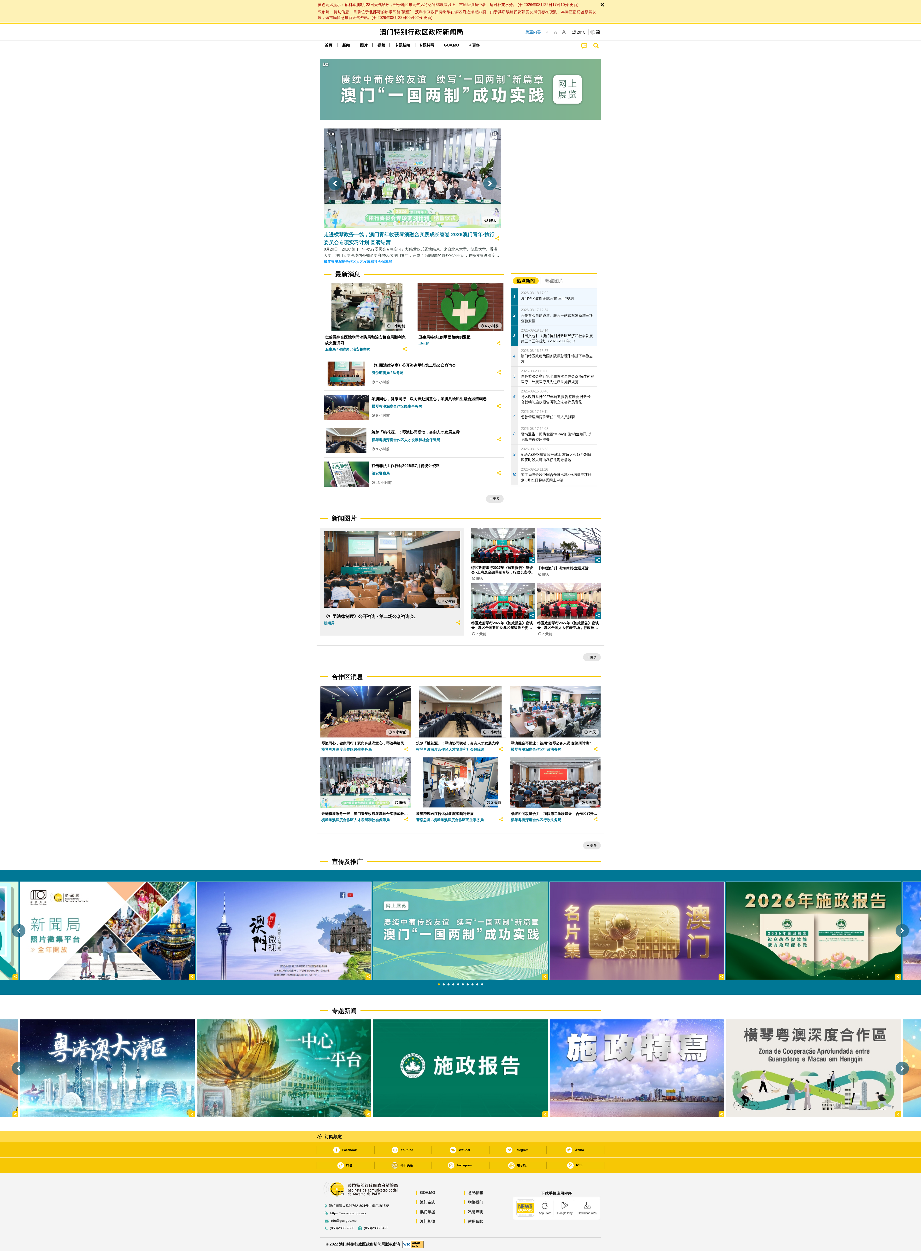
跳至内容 (533, 32)
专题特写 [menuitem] (426, 45)
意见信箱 (475, 1193)
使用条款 (475, 1221)
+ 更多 (495, 499)
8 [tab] (472, 984)
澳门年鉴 (427, 1212)
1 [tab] (439, 984)
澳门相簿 (427, 1221)
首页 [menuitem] (328, 45)
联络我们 (475, 1202)
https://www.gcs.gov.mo (348, 1213)
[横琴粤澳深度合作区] (813, 1068)
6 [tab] (462, 984)
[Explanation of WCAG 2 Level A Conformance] (413, 1244)
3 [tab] (448, 984)
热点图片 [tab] (554, 280)
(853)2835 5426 (376, 1228)
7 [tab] (467, 984)
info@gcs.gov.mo (344, 1220)
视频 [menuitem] (381, 45)
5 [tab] (458, 984)
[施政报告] (460, 1068)
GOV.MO (427, 1193)
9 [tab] (477, 984)
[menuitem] (346, 45)
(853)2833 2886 (342, 1228)
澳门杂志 (427, 1202)
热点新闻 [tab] (526, 280)
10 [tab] (482, 984)
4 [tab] (453, 984)
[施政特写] (637, 1068)
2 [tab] (443, 984)
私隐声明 (475, 1212)
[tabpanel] (460, 931)
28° (581, 32)
